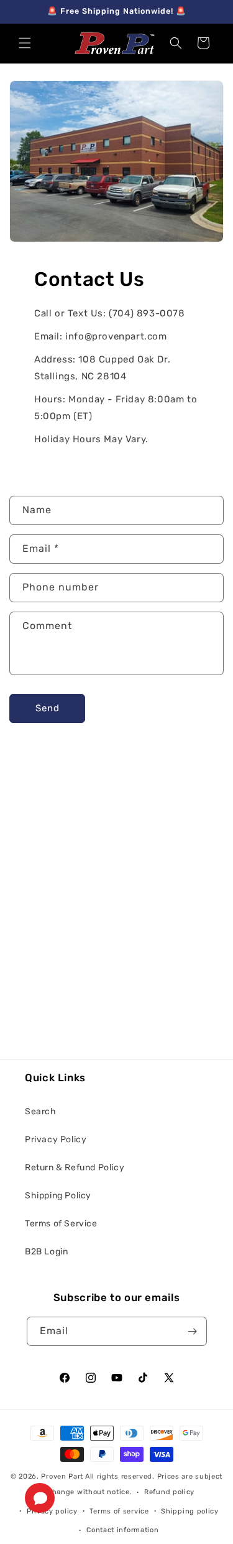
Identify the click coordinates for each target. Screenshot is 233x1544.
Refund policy (169, 1492)
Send (47, 708)
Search (41, 1111)
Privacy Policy (55, 1139)
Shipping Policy (58, 1195)
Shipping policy (190, 1511)
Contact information (122, 1530)
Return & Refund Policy (74, 1167)
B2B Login (46, 1251)
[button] (25, 43)
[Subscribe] (192, 1331)
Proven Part (62, 1476)
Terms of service (118, 1511)
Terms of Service (61, 1223)
